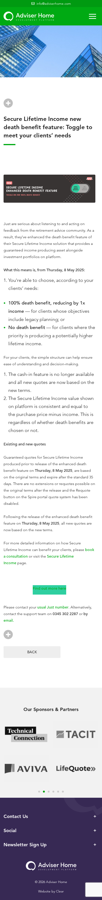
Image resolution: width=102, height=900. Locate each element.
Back (32, 652)
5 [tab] (58, 792)
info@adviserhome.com (54, 3)
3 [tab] (49, 792)
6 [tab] (63, 792)
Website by (51, 891)
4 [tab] (53, 792)
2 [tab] (44, 792)
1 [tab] (39, 792)
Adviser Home (29, 16)
